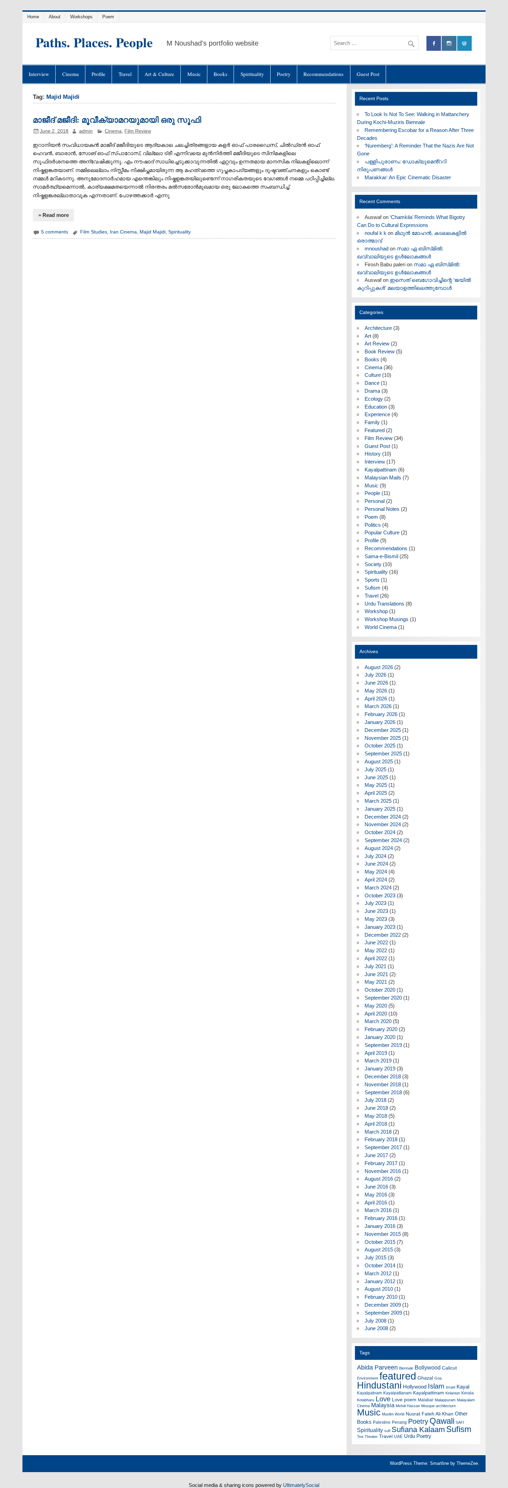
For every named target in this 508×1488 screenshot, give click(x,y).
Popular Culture (382, 532)
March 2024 (378, 887)
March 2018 (378, 1132)
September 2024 (383, 840)
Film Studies (93, 232)
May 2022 (376, 950)
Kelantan (452, 1393)
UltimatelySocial (301, 1485)
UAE (398, 1436)
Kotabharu (365, 1400)
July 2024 (375, 856)
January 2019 (380, 1068)
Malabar (425, 1400)
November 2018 (383, 1084)
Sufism (372, 588)
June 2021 (376, 974)
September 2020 (383, 998)
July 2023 (375, 903)
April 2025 (376, 793)
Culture (373, 375)
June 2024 (376, 864)
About (54, 16)
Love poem (404, 1399)
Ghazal (425, 1378)
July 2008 (375, 1321)
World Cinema (381, 627)
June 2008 (376, 1328)
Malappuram (445, 1400)
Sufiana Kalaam (418, 1429)
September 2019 (383, 1045)
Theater (371, 1436)
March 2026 (378, 706)
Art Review (377, 343)
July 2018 (375, 1100)
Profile (98, 73)
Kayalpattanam (397, 1393)
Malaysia (382, 1405)
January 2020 (380, 1037)
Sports (372, 580)
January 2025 (380, 809)
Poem (108, 16)
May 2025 (376, 785)
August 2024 (379, 848)
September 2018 (383, 1092)
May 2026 (376, 691)
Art (368, 336)
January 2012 (380, 1281)
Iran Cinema (123, 232)
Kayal (463, 1387)
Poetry (284, 73)
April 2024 (376, 880)
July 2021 (375, 966)
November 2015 (383, 1234)
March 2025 (378, 801)
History (373, 454)
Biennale (406, 1368)
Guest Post (368, 73)
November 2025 (383, 738)
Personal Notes (382, 509)
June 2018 (376, 1108)
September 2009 (383, 1313)
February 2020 (381, 1029)
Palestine (382, 1422)
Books (220, 73)
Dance (372, 383)
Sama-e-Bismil (381, 556)
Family (372, 422)
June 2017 (376, 1155)
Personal (375, 501)
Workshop (376, 611)
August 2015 (379, 1249)
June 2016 (376, 1187)
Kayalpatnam (369, 1393)
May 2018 (376, 1116)
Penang (399, 1422)
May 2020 (376, 1006)
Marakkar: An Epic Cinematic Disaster (408, 177)
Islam (436, 1386)
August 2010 (379, 1289)
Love (383, 1399)
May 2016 (376, 1195)
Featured (375, 430)
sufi (387, 1431)
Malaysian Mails (383, 477)
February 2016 (381, 1218)
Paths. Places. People (94, 42)
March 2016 (378, 1210)
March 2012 (378, 1273)
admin (86, 131)
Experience (377, 414)
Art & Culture (159, 73)
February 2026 (381, 714)
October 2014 (380, 1265)
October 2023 (380, 895)
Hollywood (414, 1387)
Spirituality (252, 73)
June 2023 (376, 911)
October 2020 (380, 990)
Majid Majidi (153, 232)
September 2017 (383, 1147)
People (372, 493)
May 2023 (376, 919)
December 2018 (383, 1076)
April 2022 (376, 958)
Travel (125, 73)
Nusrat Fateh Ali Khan (429, 1414)
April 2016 (376, 1202)
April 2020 (376, 1014)
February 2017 (381, 1163)
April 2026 (376, 699)
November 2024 (383, 824)
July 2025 (375, 769)
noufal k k (375, 233)
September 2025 (383, 753)
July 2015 (375, 1257)
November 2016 (383, 1171)
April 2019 (376, 1053)
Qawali (442, 1421)
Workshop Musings (386, 619)
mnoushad (376, 248)
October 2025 (380, 745)
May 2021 (376, 982)
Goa (438, 1378)
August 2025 (379, 761)
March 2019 (378, 1060)
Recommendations (323, 73)
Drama (372, 391)
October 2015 (380, 1242)
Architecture (378, 328)
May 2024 (376, 872)
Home (33, 16)
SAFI (460, 1422)
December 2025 (383, 730)
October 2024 (380, 832)
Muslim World (393, 1414)
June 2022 (376, 942)
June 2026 (376, 683)
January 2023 (380, 927)
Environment (367, 1378)
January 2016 (380, 1226)
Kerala (467, 1393)
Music (194, 73)
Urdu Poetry (417, 1436)
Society (373, 564)
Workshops (81, 16)
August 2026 (379, 667)
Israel (450, 1387)
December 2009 (383, 1305)
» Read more (53, 215)
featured (397, 1376)
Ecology (374, 399)
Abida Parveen (377, 1367)
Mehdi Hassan (408, 1406)
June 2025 (376, 777)
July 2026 (375, 675)
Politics (373, 525)
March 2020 (378, 1021)
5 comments (54, 232)
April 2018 (376, 1124)
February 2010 (381, 1297)
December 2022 (383, 935)
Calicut (449, 1368)
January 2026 (380, 722)
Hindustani (379, 1385)
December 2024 (383, 817)
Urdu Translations (384, 604)
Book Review (380, 351)
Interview (39, 73)
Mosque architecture (438, 1406)
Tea (360, 1436)
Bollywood (428, 1368)
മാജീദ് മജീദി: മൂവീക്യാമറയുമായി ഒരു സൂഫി (117, 119)
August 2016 (379, 1179)
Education (376, 407)
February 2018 (381, 1139)
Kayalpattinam (381, 470)
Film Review (137, 131)
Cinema (70, 73)
